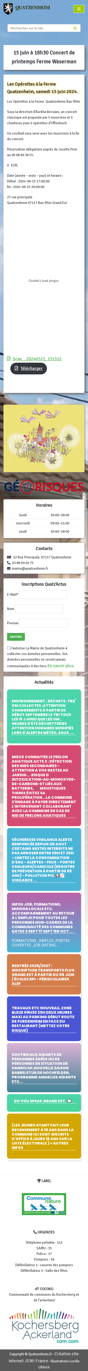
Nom (10, 609)
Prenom (13, 623)
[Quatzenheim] (30, 9)
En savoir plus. (61, 666)
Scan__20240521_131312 (37, 359)
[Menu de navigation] (78, 9)
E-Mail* (13, 594)
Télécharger (31, 368)
